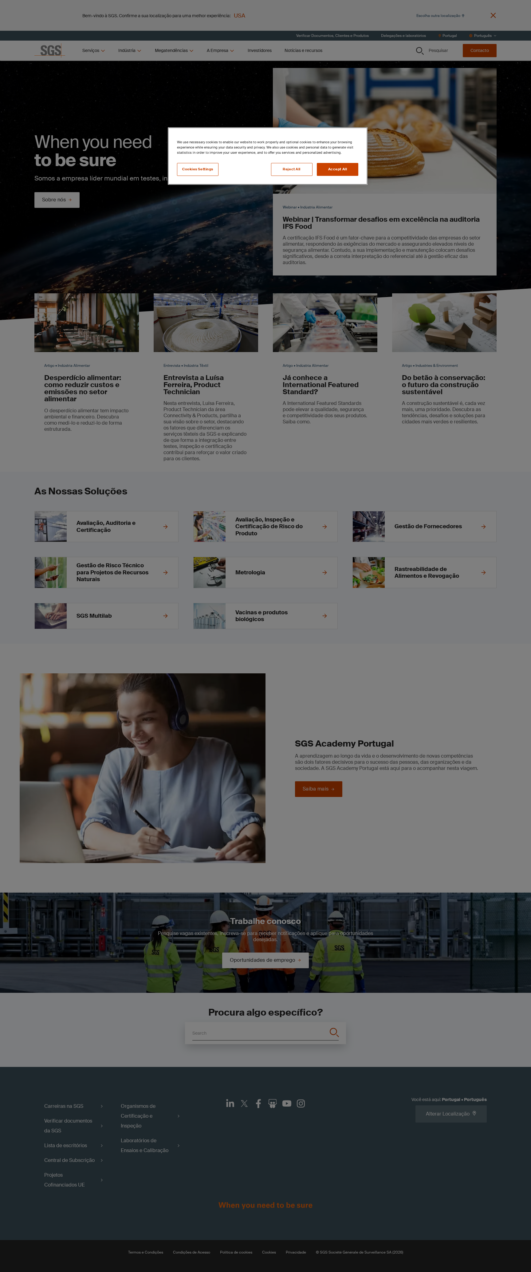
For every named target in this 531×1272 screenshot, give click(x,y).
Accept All (337, 169)
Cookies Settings (197, 169)
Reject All (292, 169)
